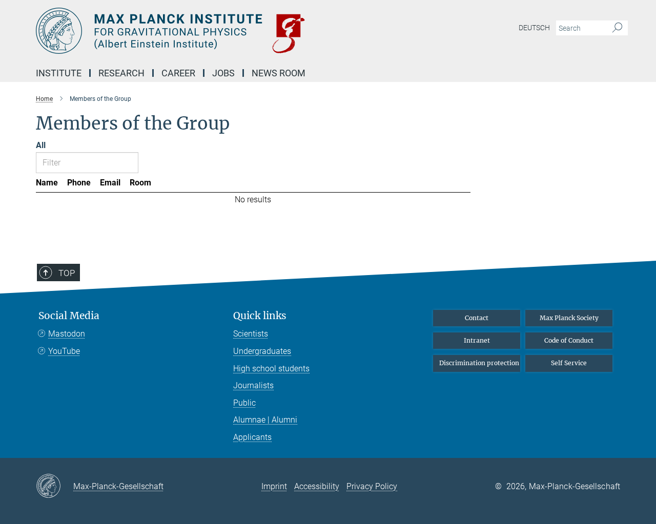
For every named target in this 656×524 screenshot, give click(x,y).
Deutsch (534, 28)
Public (244, 403)
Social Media (68, 316)
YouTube (64, 351)
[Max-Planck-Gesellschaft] (54, 486)
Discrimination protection (479, 363)
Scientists (250, 334)
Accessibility (316, 486)
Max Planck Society (569, 318)
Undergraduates (262, 351)
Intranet (477, 340)
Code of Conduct (568, 340)
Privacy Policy (371, 486)
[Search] (617, 28)
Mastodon (66, 334)
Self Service (569, 363)
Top (66, 273)
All (41, 145)
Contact (476, 318)
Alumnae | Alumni (265, 420)
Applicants (252, 437)
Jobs (223, 73)
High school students (271, 368)
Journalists (253, 385)
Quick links (259, 316)
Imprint (274, 486)
